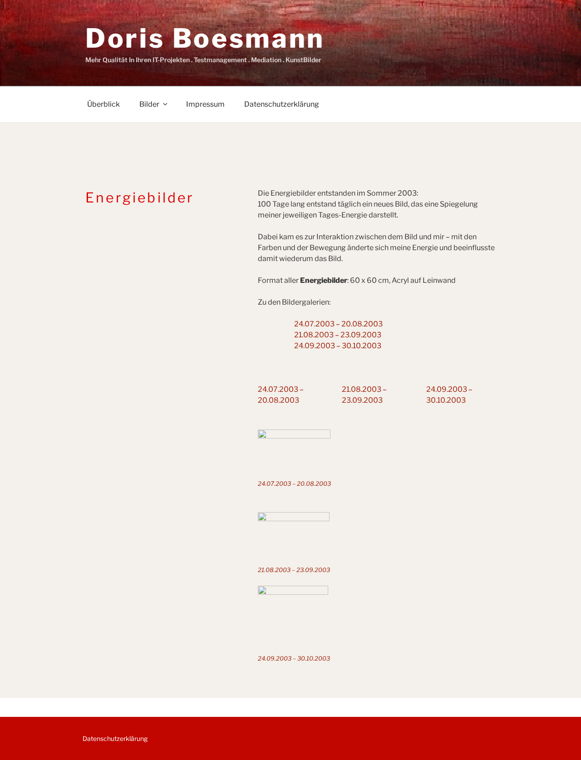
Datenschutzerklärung (281, 104)
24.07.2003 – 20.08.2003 (338, 324)
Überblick (103, 104)
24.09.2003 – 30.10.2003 (337, 345)
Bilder (149, 104)
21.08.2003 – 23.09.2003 (337, 335)
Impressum (205, 104)
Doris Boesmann (205, 38)
